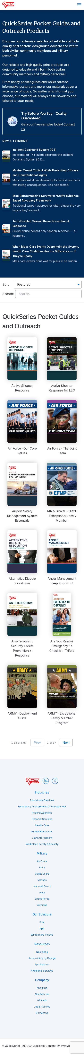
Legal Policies (42, 1006)
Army (42, 867)
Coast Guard (42, 873)
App (42, 928)
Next (66, 742)
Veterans (42, 905)
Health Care (42, 825)
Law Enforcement (42, 838)
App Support (42, 964)
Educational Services (42, 800)
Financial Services (42, 819)
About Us (42, 988)
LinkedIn (46, 781)
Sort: (5, 284)
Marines (42, 880)
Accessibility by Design (42, 958)
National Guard (42, 886)
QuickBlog (42, 952)
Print (42, 922)
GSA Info (42, 1000)
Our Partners (42, 994)
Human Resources (42, 831)
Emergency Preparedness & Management (42, 806)
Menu (79, 4)
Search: (8, 294)
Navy (42, 892)
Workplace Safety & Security (42, 844)
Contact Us (42, 1013)
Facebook (55, 781)
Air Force (42, 861)
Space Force (42, 898)
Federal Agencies (42, 812)
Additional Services (42, 970)
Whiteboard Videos (42, 934)
